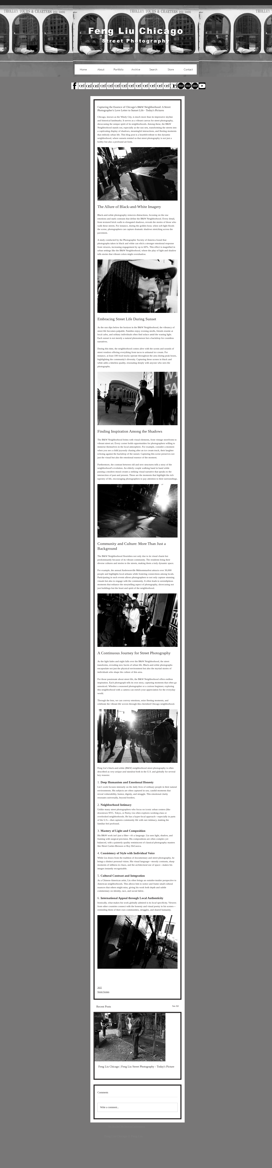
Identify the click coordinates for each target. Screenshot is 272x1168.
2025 (99, 988)
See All (175, 1006)
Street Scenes (103, 992)
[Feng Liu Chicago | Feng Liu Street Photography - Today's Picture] (137, 1037)
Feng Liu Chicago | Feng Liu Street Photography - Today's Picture (136, 1066)
